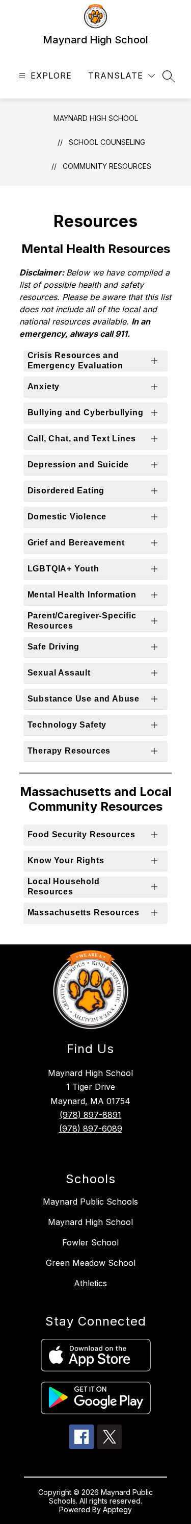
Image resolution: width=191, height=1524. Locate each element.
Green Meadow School (90, 1263)
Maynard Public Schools (90, 1201)
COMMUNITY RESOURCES (107, 166)
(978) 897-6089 (90, 1128)
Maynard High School (95, 118)
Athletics (90, 1283)
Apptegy (117, 1509)
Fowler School (90, 1242)
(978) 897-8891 (90, 1115)
